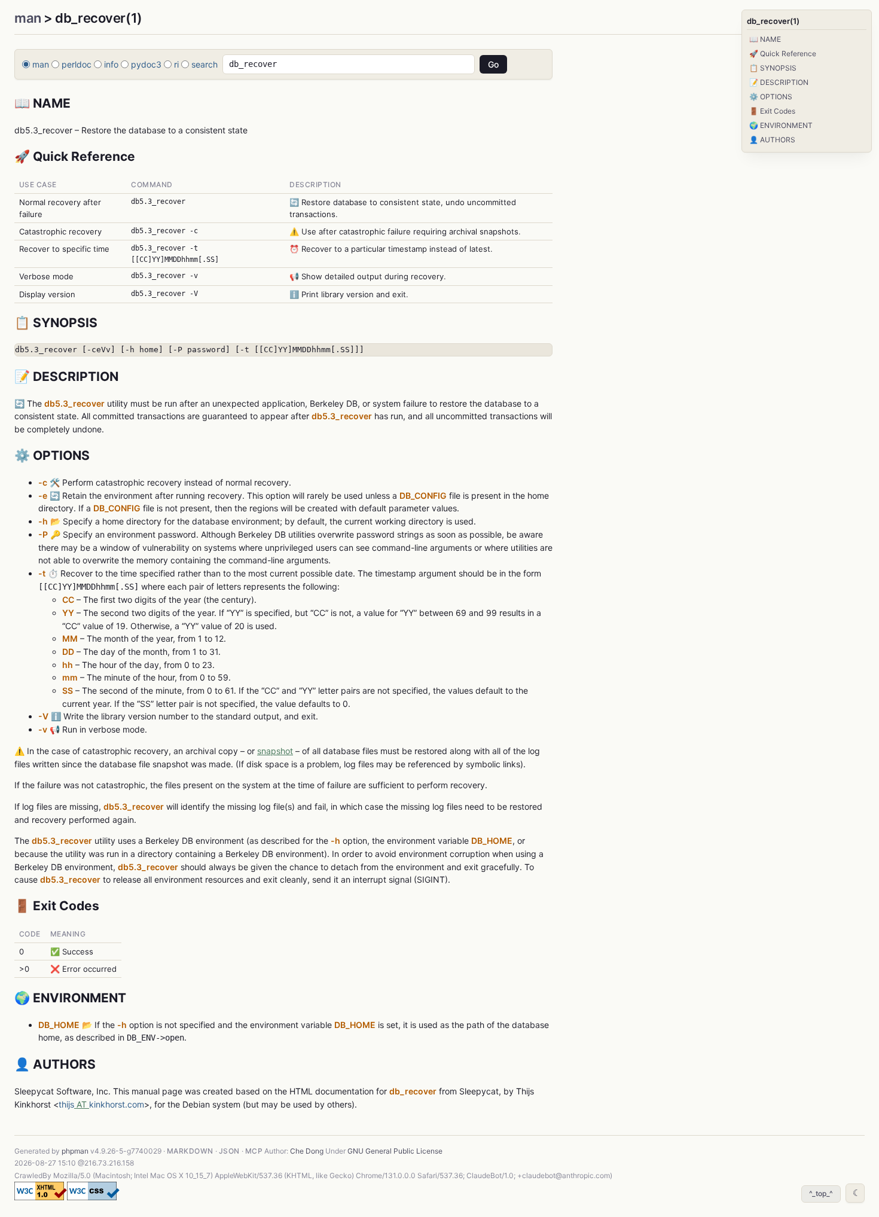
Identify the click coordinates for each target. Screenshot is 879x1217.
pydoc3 (146, 64)
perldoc (76, 64)
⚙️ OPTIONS (770, 96)
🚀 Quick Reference (782, 53)
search (204, 64)
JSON (229, 1150)
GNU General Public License (394, 1150)
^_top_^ (821, 1193)
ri (176, 64)
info (111, 64)
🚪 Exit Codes (772, 110)
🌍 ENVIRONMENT (781, 125)
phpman (75, 1150)
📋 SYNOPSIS (772, 67)
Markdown (190, 1150)
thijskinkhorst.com (101, 1104)
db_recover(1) (773, 21)
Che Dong (306, 1150)
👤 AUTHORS (772, 139)
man (27, 18)
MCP (254, 1150)
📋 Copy (530, 352)
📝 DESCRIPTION (778, 82)
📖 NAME (765, 39)
